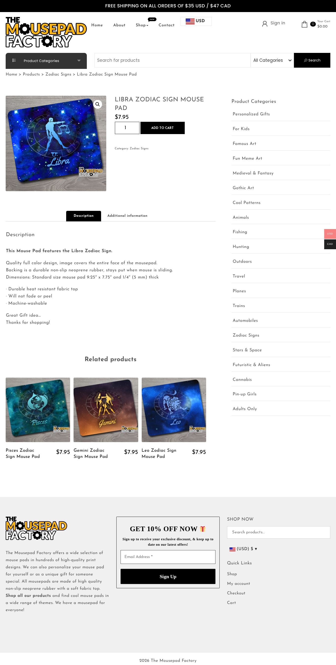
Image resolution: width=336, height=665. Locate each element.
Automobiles (245, 321)
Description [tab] (83, 216)
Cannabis (242, 380)
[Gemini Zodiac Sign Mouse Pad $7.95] (106, 410)
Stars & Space (247, 350)
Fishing (240, 232)
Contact (167, 25)
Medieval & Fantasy (253, 173)
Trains (239, 306)
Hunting (241, 247)
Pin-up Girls (245, 394)
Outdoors (242, 262)
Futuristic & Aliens (251, 365)
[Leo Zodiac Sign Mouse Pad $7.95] (174, 410)
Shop (141, 25)
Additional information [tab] (127, 216)
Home (97, 25)
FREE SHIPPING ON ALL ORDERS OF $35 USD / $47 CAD (168, 6)
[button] (97, 104)
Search (314, 60)
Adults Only (245, 409)
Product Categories (41, 60)
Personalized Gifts (251, 114)
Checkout (236, 593)
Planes (239, 291)
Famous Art (244, 144)
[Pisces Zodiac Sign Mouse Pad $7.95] (38, 410)
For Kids (241, 129)
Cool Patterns (246, 203)
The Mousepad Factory (174, 661)
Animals (241, 218)
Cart (231, 603)
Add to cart (162, 128)
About (119, 25)
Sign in (278, 23)
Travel (239, 277)
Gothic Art (243, 188)
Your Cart (323, 21)
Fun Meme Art (247, 159)
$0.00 (322, 26)
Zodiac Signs (139, 148)
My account (238, 584)
